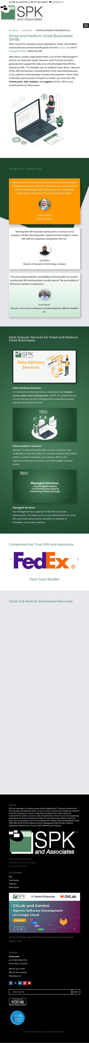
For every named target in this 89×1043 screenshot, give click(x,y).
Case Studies (14, 880)
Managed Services (24, 507)
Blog (10, 877)
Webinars (12, 884)
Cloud (62, 47)
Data (68, 47)
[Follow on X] (15, 983)
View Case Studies (44, 579)
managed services (18, 51)
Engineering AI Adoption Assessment (30, 656)
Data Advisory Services (27, 388)
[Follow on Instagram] (25, 983)
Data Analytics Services (27, 446)
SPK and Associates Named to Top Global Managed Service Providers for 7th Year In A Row (42, 774)
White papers (14, 887)
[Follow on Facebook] (11, 983)
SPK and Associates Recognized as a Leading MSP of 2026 (41, 715)
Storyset (29, 859)
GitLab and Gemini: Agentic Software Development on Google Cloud (41, 937)
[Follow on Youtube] (29, 983)
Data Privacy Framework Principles (22, 863)
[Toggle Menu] (86, 26)
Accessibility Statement (18, 866)
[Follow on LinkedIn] (20, 983)
